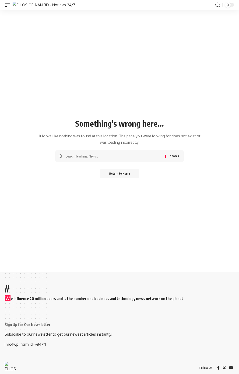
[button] (9, 5)
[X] (224, 368)
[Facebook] (218, 368)
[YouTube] (231, 368)
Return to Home (119, 173)
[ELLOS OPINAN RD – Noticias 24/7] (12, 368)
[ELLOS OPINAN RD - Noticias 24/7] (44, 5)
